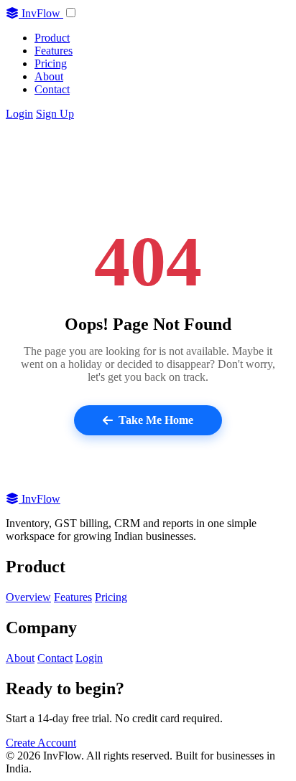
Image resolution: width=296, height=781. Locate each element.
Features (53, 50)
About (48, 76)
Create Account (41, 743)
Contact (52, 89)
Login (19, 114)
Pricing (50, 63)
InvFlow (41, 13)
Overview (28, 597)
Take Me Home (156, 420)
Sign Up (55, 114)
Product (52, 38)
